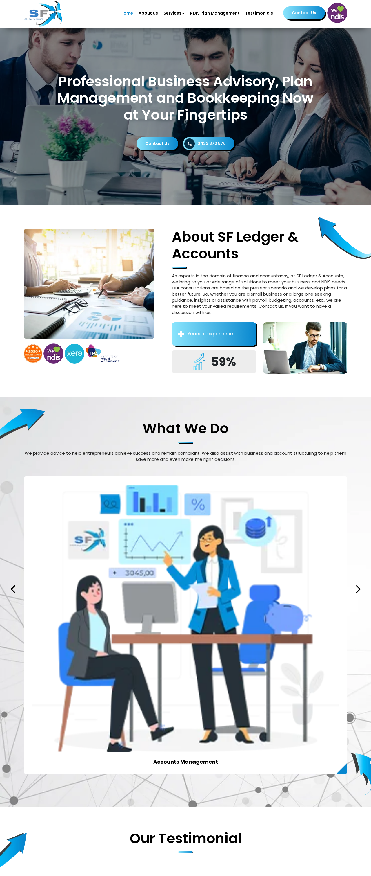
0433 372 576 (211, 143)
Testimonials (259, 13)
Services (172, 13)
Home (127, 13)
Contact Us (304, 13)
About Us (148, 13)
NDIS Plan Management (215, 13)
